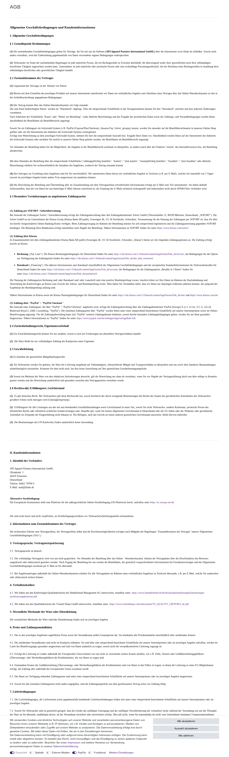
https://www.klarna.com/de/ (204, 295)
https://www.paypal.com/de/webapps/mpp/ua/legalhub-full (106, 318)
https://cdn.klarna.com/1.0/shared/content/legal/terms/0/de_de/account (82, 269)
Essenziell (21, 752)
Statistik (39, 752)
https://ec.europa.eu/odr (162, 502)
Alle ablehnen (186, 735)
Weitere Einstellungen (121, 752)
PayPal (82, 752)
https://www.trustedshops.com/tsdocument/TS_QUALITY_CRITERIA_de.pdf (149, 604)
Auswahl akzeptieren (186, 728)
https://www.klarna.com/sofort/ (173, 228)
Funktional (100, 752)
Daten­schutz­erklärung (65, 746)
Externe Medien (61, 752)
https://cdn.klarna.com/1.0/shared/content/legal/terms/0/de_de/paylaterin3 (60, 273)
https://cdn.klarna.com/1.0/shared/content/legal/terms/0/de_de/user (151, 295)
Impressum (74, 742)
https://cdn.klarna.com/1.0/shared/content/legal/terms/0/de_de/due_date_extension (111, 258)
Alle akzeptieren (186, 721)
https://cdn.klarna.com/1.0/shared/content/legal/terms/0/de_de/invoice (149, 254)
